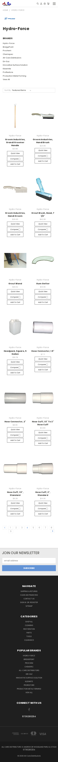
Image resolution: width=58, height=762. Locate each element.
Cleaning (29, 625)
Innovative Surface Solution (15, 65)
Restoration (29, 629)
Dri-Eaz (6, 61)
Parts (29, 632)
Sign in (23, 602)
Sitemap (29, 606)
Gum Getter (43, 283)
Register (34, 602)
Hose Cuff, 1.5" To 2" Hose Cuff (43, 423)
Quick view (15, 153)
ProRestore (8, 72)
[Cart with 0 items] (48, 3)
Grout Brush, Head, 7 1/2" (42, 214)
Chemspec (8, 54)
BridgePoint (8, 47)
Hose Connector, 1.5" (42, 351)
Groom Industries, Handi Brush (43, 141)
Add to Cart (15, 164)
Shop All (29, 621)
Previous (4, 759)
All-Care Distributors (12, 57)
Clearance (29, 640)
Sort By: (8, 90)
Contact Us (29, 598)
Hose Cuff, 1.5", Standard (15, 494)
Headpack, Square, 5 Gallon (15, 352)
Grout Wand (15, 283)
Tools (29, 636)
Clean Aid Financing (29, 595)
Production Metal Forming (14, 76)
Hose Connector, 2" (15, 421)
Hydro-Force (8, 43)
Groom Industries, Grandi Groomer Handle (15, 142)
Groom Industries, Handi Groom (15, 214)
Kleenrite (7, 68)
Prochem (7, 50)
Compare (14, 159)
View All (6, 79)
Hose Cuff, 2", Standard (42, 494)
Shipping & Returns (29, 591)
